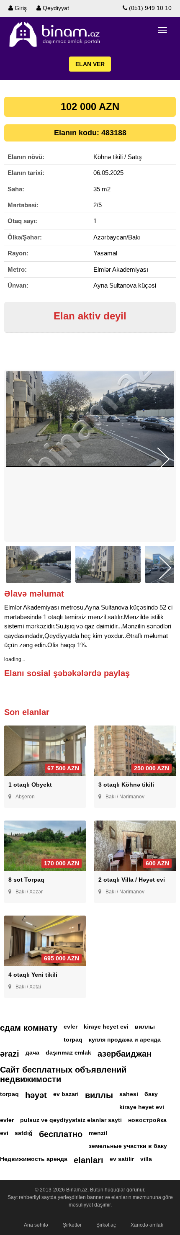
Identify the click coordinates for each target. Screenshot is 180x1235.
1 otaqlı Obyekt (30, 784)
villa (146, 1158)
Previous (16, 459)
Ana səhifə (36, 1225)
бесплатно (60, 1134)
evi (4, 1133)
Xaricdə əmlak (147, 1225)
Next (163, 459)
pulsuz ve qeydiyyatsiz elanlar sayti (71, 1120)
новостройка (147, 1120)
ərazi (9, 1053)
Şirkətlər (72, 1225)
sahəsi (128, 1094)
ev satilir (122, 1158)
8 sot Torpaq (26, 879)
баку (151, 1094)
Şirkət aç (106, 1225)
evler (70, 1026)
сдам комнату (28, 1027)
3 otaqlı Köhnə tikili (126, 784)
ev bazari (66, 1094)
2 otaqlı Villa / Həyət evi (131, 879)
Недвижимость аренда (33, 1158)
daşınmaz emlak (68, 1052)
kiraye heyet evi (106, 1026)
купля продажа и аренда (125, 1039)
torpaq (73, 1039)
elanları (88, 1160)
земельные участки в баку (128, 1145)
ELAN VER (90, 64)
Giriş (20, 8)
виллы (145, 1026)
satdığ (24, 1133)
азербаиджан (125, 1053)
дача (32, 1052)
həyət (36, 1095)
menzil (98, 1133)
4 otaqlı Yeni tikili (32, 974)
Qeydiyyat (55, 8)
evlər (7, 1120)
